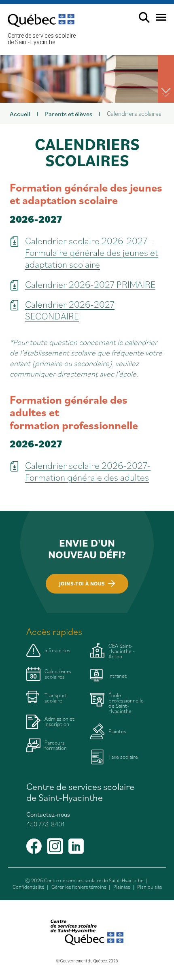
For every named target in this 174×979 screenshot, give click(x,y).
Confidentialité (28, 886)
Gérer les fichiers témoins (78, 886)
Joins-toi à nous (81, 583)
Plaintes (121, 886)
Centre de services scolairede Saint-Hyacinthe (42, 38)
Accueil (20, 113)
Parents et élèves (68, 113)
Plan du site (149, 886)
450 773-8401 (45, 823)
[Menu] (158, 20)
